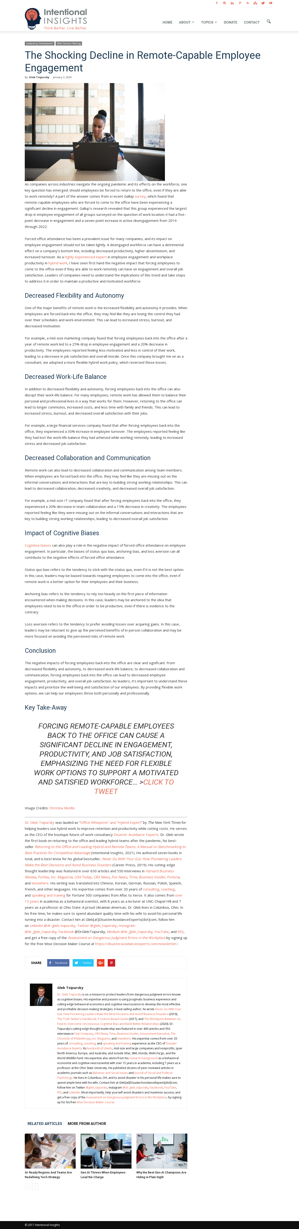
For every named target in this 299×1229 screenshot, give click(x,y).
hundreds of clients (99, 1048)
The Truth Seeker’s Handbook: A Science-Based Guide (92, 1019)
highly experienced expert (86, 257)
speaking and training (48, 895)
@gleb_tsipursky (96, 1087)
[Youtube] (270, 3)
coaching (167, 889)
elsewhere (40, 883)
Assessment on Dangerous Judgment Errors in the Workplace (126, 1097)
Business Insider (128, 1034)
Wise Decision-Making (69, 43)
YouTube (161, 931)
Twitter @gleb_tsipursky (96, 925)
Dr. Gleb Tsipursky (39, 822)
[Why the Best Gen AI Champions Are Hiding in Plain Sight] (161, 1151)
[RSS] (247, 3)
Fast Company (83, 1034)
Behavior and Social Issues (110, 1073)
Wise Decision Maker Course (95, 1102)
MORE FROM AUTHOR (87, 1123)
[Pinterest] (239, 3)
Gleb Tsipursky (39, 77)
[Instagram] (224, 3)
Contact (252, 22)
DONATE (230, 22)
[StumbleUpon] (255, 3)
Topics (207, 22)
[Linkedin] (232, 3)
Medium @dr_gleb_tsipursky (129, 931)
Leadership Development (39, 43)
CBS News (101, 1034)
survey (140, 196)
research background (143, 1058)
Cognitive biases (38, 545)
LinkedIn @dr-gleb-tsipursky (52, 925)
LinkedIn (74, 1092)
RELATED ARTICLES (45, 1123)
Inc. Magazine (101, 1038)
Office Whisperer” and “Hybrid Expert (110, 822)
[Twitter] (263, 3)
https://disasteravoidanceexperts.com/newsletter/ (136, 943)
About (185, 22)
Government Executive (154, 1034)
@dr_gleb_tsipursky (135, 1087)
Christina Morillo (62, 808)
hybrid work (57, 263)
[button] (268, 21)
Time (112, 1034)
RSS (180, 931)
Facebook (65, 931)
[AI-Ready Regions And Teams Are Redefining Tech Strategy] (50, 1151)
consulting (150, 889)
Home (167, 22)
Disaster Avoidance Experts (136, 834)
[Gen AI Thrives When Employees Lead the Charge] (106, 1151)
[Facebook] (216, 3)
